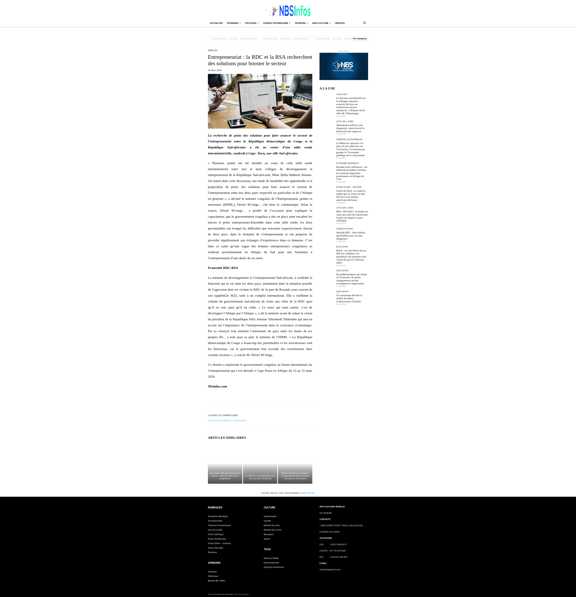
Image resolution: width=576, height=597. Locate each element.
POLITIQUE (250, 23)
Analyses (341, 94)
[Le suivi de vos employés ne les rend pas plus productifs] (260, 463)
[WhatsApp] (270, 399)
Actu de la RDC (345, 122)
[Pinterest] (263, 399)
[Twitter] (257, 399)
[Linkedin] (277, 399)
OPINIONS (300, 23)
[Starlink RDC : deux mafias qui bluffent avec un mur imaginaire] (327, 235)
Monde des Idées (216, 580)
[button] (364, 23)
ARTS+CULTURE (320, 23)
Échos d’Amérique (217, 538)
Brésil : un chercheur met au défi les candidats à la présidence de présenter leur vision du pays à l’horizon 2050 (351, 256)
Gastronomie (270, 516)
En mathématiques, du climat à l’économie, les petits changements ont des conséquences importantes (351, 279)
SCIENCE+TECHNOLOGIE (275, 23)
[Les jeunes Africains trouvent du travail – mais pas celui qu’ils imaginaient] (225, 463)
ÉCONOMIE (232, 23)
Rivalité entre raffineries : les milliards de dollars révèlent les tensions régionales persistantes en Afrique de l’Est (351, 173)
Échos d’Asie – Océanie (219, 543)
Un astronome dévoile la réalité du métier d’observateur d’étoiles (349, 298)
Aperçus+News (344, 229)
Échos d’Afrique (216, 534)
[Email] (284, 399)
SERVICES (340, 23)
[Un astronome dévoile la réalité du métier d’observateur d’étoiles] (327, 297)
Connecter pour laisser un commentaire (227, 420)
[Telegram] (291, 399)
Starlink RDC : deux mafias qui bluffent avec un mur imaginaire (350, 235)
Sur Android (326, 512)
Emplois (212, 50)
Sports (267, 538)
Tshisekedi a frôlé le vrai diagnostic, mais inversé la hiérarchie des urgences (350, 128)
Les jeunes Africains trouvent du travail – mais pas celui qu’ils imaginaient (225, 476)
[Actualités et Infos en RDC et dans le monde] (288, 10)
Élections (342, 247)
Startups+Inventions (274, 567)
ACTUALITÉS (216, 23)
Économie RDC (215, 520)
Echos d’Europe (215, 547)
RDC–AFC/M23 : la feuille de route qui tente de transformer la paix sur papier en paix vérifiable (352, 216)
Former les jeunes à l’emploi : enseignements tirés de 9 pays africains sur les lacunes (295, 476)
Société (267, 520)
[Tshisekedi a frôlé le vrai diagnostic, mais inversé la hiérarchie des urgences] (327, 127)
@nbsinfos (307, 492)
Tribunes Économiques (349, 139)
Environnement (271, 562)
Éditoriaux (213, 576)
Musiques (269, 534)
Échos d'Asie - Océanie (349, 187)
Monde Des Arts (272, 525)
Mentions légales (242, 594)
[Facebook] (250, 399)
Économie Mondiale (347, 163)
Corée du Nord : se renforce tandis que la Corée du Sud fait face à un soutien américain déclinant (351, 195)
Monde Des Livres (273, 529)
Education (342, 271)
